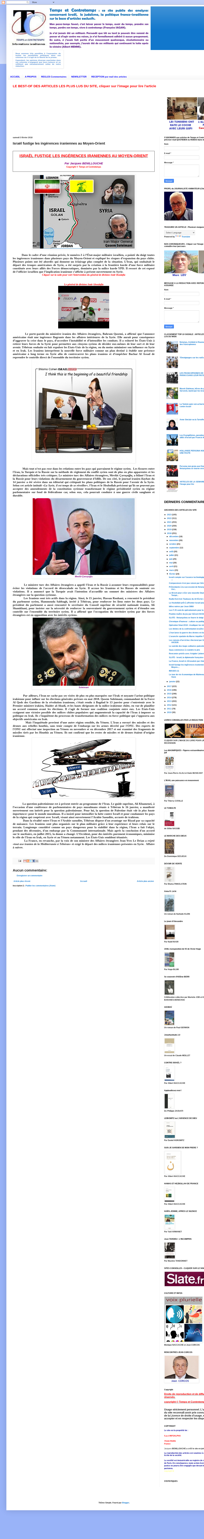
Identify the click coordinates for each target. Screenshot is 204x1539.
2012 (169, 705)
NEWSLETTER (79, 76)
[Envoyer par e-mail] (24, 861)
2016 (169, 690)
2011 (169, 709)
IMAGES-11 (174, 671)
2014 (169, 697)
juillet (172, 555)
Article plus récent (22, 881)
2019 (169, 529)
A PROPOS (30, 76)
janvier (172, 681)
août (171, 551)
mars (172, 570)
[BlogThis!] (27, 861)
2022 (169, 518)
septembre (174, 548)
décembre (174, 536)
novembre (174, 540)
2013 (169, 701)
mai (171, 563)
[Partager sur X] (31, 861)
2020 (169, 526)
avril (171, 566)
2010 (169, 712)
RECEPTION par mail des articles (109, 76)
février (172, 574)
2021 (169, 522)
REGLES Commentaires (53, 76)
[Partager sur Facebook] (34, 861)
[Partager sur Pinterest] (37, 861)
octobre (173, 544)
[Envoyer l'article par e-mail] (20, 861)
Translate (186, 237)
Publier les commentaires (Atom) (40, 886)
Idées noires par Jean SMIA (181, 606)
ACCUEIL (15, 76)
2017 (169, 686)
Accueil (83, 881)
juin (171, 559)
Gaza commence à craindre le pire (184, 650)
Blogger (125, 1503)
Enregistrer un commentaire (29, 876)
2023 (169, 515)
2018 (169, 533)
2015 (169, 694)
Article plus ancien (145, 881)
